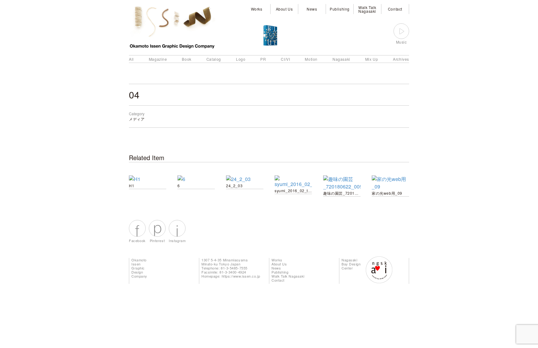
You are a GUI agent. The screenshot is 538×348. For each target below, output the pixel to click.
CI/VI (285, 59)
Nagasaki (341, 59)
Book (186, 59)
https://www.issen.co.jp (241, 276)
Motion (311, 59)
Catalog (213, 59)
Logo (240, 59)
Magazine (158, 59)
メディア (136, 119)
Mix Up (371, 59)
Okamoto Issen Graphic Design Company (139, 268)
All (131, 59)
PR (263, 59)
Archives (401, 59)
